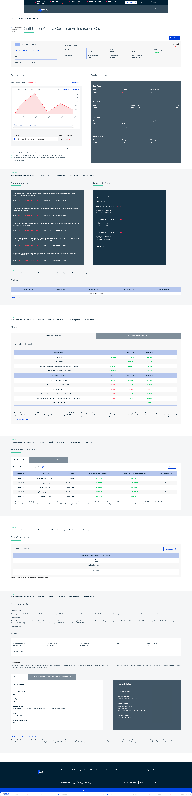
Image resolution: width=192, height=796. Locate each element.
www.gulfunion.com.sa (124, 717)
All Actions (100, 246)
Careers (155, 770)
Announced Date (28, 289)
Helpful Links (116, 770)
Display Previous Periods (21, 419)
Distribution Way (128, 289)
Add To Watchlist (20, 50)
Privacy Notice (94, 770)
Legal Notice (82, 770)
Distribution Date (93, 289)
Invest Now (173, 38)
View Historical (74, 82)
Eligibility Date (60, 289)
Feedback (72, 770)
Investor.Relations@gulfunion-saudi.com (134, 710)
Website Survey (128, 770)
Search (171, 467)
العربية (141, 2)
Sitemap (63, 770)
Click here (14, 630)
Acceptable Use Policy (142, 770)
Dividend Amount (163, 289)
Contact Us (105, 770)
